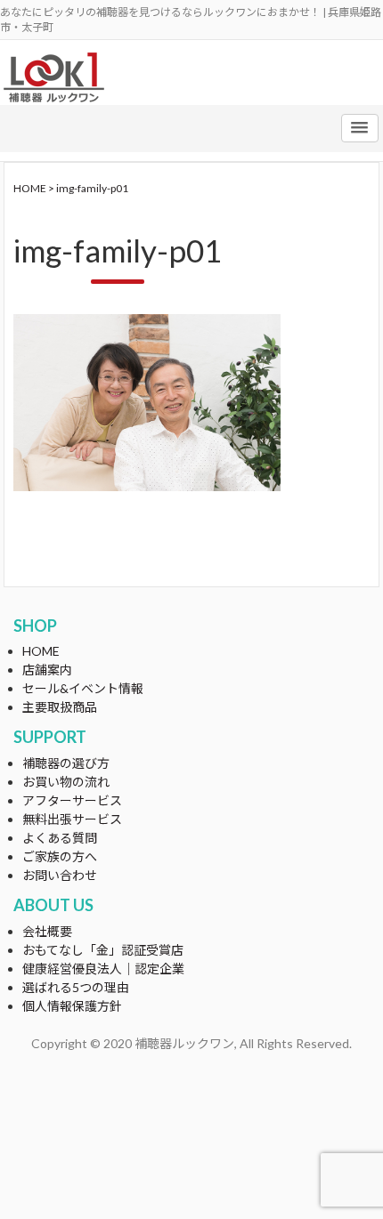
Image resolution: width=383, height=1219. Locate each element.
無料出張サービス (72, 819)
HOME (41, 650)
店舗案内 (47, 669)
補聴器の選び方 (66, 763)
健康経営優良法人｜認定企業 (103, 968)
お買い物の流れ (66, 781)
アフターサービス (72, 800)
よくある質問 (59, 837)
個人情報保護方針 (72, 1005)
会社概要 (47, 931)
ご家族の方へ (59, 856)
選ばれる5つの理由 (75, 987)
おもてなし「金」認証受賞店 (102, 949)
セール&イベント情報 (82, 688)
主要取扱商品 (59, 706)
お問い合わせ (59, 875)
